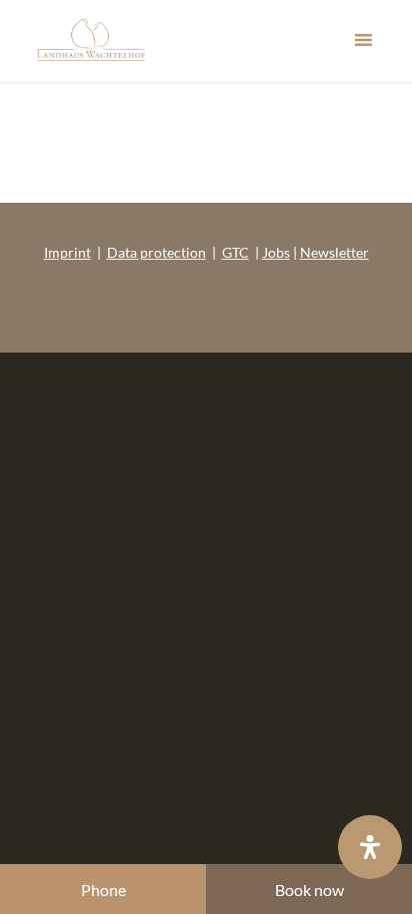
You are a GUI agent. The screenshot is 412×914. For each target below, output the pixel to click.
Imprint (67, 252)
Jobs (276, 252)
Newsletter (334, 252)
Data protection (156, 252)
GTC (235, 252)
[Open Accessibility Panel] (370, 847)
